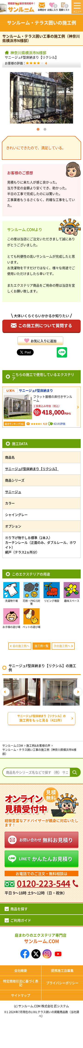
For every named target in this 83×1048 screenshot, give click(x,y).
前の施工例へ (21, 646)
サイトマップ (20, 995)
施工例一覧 (41, 646)
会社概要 (20, 970)
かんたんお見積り (46, 858)
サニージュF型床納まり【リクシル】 (31, 57)
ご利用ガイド (20, 920)
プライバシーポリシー (62, 982)
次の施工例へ (62, 646)
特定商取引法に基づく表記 (21, 983)
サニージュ (13, 491)
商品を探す (19, 908)
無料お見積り (46, 839)
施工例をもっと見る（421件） (41, 718)
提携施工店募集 (62, 970)
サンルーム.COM (40, 938)
